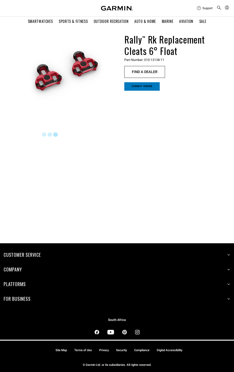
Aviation (186, 21)
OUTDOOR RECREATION (111, 21)
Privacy (104, 350)
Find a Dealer (144, 72)
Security (121, 350)
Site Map (61, 350)
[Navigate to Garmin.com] (117, 8)
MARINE (167, 21)
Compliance (141, 350)
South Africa (117, 320)
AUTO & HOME (145, 21)
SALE (202, 21)
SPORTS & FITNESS (73, 21)
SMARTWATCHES (40, 21)
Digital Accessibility (169, 350)
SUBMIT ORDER (142, 86)
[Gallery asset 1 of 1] (66, 73)
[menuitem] (205, 8)
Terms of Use (83, 350)
